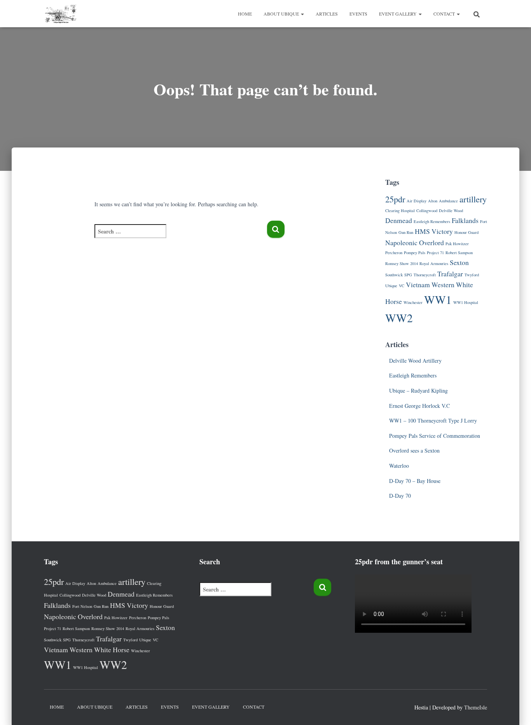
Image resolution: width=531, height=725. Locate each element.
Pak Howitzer (457, 243)
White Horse (111, 649)
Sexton (459, 262)
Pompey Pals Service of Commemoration (434, 435)
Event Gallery (398, 14)
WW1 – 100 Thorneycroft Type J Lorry (433, 420)
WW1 (438, 299)
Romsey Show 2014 (401, 263)
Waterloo (399, 465)
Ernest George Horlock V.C (419, 405)
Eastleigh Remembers (432, 221)
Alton (432, 201)
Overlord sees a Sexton (414, 450)
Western (442, 284)
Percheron (393, 252)
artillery (473, 199)
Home (245, 14)
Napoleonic (401, 242)
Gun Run (405, 232)
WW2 (399, 317)
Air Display (416, 201)
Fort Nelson (82, 606)
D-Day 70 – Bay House (414, 481)
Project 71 (435, 252)
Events (358, 14)
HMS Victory (434, 231)
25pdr (395, 199)
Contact (444, 14)
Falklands (465, 220)
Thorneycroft (425, 274)
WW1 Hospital (465, 302)
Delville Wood (451, 210)
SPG (408, 274)
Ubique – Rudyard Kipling (418, 390)
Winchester (413, 302)
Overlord (431, 242)
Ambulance (448, 201)
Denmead (398, 220)
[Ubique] (60, 13)
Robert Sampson (459, 252)
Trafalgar (450, 273)
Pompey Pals (414, 252)
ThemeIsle (475, 707)
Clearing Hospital (400, 210)
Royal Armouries (433, 263)
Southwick (394, 274)
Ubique (391, 285)
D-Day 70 (400, 495)
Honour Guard (466, 232)
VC (401, 285)
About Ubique (282, 14)
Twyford (472, 274)
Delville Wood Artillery (415, 360)
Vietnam (418, 284)
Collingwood (426, 210)
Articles (327, 14)
